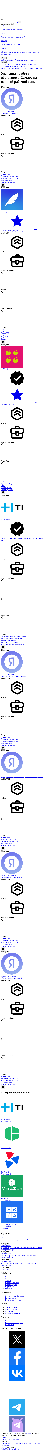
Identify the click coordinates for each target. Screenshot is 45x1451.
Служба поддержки (12, 1313)
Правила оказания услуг (14, 1323)
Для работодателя (11, 1309)
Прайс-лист (9, 1325)
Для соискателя (11, 1307)
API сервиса (9, 1311)
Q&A (7, 1449)
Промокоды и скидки (13, 1300)
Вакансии (4, 66)
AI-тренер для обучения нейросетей (14, 676)
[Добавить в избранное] (3, 185)
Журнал (39, 68)
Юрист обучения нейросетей (11, 877)
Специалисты (13, 66)
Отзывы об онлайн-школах (15, 1296)
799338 (28, 1433)
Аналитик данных (8, 404)
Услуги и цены (10, 1279)
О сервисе (9, 1277)
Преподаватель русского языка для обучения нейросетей (22, 777)
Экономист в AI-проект (9, 113)
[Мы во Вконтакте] (17, 1381)
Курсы (17, 1449)
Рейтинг (26, 68)
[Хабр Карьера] (9, 22)
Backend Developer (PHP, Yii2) (12, 231)
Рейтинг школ (10, 1298)
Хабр (3, 1449)
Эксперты (11, 68)
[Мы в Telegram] (17, 1414)
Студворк (4, 212)
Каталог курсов (11, 1285)
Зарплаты (32, 68)
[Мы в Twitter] (17, 1347)
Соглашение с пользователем (16, 1321)
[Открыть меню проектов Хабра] (2, 19)
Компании (19, 68)
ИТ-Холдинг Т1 (7, 520)
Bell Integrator (6, 369)
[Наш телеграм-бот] (17, 1431)
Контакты (9, 1289)
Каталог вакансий (12, 1283)
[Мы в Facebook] (17, 1364)
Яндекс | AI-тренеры (8, 111)
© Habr (3, 1437)
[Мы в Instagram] (17, 1398)
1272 (15, 1433)
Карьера (12, 1449)
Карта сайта (9, 1287)
